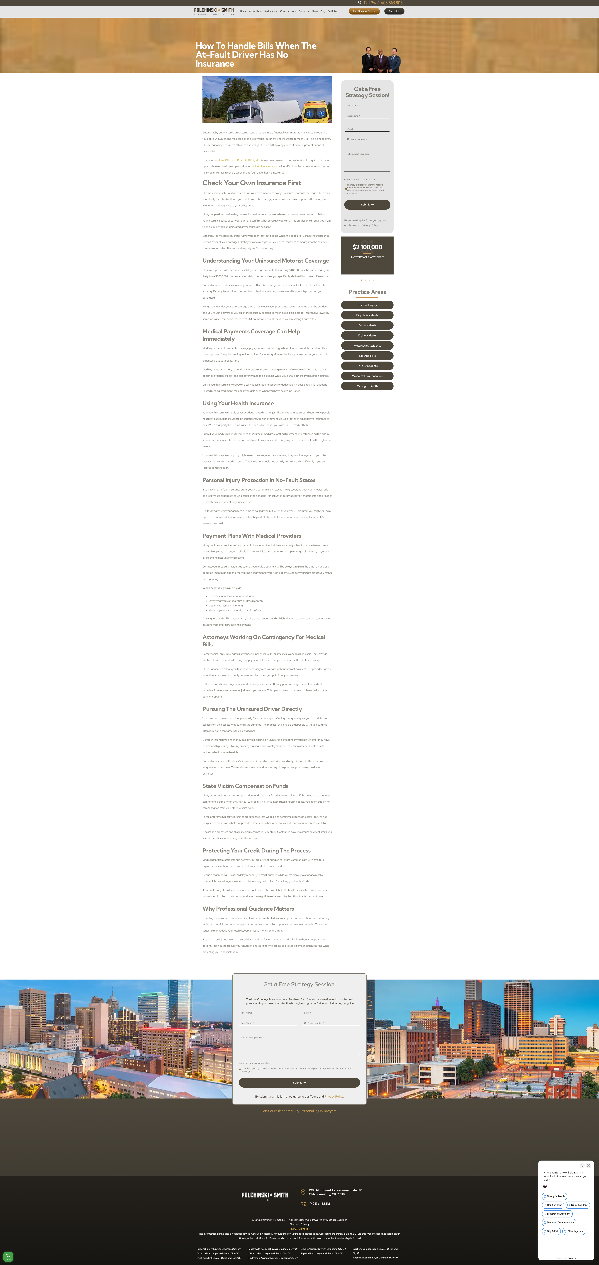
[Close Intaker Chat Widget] (588, 1165)
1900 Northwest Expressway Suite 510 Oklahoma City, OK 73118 (335, 1192)
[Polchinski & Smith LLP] (214, 9)
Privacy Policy (333, 1096)
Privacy (305, 1224)
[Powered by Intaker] (572, 1258)
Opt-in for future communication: (360, 179)
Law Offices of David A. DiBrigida (239, 160)
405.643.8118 (391, 2)
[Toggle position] (582, 1165)
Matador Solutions (336, 1219)
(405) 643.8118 (320, 1204)
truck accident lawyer (263, 166)
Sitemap (294, 1224)
